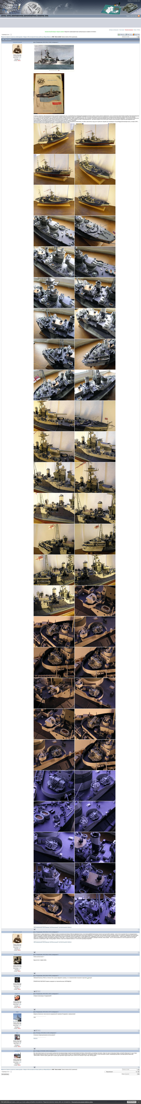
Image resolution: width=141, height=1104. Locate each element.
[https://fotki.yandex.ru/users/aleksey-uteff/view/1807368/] (95, 554)
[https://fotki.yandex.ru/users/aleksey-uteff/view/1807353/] (95, 400)
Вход (46, 16)
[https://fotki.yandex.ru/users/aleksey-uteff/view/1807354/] (95, 153)
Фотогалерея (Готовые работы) (35, 36)
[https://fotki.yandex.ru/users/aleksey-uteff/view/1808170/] (95, 646)
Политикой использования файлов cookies (82, 1102)
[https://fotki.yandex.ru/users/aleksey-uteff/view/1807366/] (54, 554)
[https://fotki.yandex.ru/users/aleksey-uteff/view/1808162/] (95, 862)
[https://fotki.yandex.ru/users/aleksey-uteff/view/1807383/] (54, 739)
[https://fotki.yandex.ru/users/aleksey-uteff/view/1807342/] (54, 246)
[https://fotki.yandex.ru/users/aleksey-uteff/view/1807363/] (54, 523)
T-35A (68, 927)
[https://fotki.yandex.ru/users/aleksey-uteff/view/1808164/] (95, 893)
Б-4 (70, 927)
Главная (3, 16)
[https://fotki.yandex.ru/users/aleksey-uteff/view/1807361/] (54, 492)
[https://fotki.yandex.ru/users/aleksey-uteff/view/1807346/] (54, 307)
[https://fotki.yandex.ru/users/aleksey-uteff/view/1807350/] (54, 369)
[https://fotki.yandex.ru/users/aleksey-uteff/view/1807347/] (95, 307)
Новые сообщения (114, 29)
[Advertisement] (70, 23)
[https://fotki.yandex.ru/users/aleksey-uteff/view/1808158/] (95, 800)
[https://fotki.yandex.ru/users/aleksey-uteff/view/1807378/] (54, 215)
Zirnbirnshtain (17, 954)
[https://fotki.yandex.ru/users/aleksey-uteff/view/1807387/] (95, 769)
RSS (138, 29)
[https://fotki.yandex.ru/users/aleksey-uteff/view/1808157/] (54, 800)
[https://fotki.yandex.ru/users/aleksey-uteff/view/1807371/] (95, 585)
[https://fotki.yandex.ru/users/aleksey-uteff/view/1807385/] (54, 769)
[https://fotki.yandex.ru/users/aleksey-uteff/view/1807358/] (95, 430)
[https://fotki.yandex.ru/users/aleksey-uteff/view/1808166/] (54, 923)
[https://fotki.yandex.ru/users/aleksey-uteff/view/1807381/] (54, 708)
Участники (121, 29)
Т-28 (59, 927)
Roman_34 (17, 975)
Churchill (65, 927)
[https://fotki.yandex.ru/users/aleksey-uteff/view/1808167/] (95, 923)
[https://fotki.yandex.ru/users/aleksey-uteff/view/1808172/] (95, 677)
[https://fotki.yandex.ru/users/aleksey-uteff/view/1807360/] (95, 461)
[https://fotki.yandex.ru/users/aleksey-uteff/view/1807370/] (54, 585)
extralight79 (17, 1051)
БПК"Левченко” (46, 927)
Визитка (35, 1038)
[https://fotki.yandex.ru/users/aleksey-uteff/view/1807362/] (95, 492)
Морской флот (47, 36)
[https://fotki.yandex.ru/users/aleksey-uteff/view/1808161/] (54, 862)
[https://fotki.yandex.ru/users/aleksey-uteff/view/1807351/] (95, 369)
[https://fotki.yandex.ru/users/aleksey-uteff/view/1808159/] (54, 831)
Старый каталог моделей (30, 16)
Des (17, 1032)
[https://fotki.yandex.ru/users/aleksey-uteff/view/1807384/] (95, 739)
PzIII (62, 927)
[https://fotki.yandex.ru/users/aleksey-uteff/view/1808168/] (95, 615)
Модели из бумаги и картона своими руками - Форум (14, 36)
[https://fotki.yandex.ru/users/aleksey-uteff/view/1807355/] (54, 184)
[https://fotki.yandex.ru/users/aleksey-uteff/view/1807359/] (54, 461)
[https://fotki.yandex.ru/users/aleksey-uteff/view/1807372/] (54, 615)
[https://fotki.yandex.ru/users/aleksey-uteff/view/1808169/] (54, 646)
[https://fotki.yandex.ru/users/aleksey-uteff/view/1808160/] (95, 831)
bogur (17, 1011)
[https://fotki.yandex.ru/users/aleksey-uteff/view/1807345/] (95, 276)
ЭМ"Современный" (38, 927)
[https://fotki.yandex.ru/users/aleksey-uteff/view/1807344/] (54, 276)
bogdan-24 (17, 993)
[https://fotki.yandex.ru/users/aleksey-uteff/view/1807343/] (95, 246)
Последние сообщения (17, 16)
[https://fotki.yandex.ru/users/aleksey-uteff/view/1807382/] (95, 708)
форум (8, 16)
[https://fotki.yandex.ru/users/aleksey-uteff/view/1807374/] (95, 184)
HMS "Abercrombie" (57, 36)
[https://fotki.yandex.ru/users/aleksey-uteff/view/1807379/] (95, 215)
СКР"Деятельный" (54, 927)
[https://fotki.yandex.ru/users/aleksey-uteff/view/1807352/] (54, 400)
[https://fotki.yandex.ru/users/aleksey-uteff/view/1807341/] (54, 153)
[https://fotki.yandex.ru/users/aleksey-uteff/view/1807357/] (54, 430)
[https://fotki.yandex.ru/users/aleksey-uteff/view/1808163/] (54, 893)
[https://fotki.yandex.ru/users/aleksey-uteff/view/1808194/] (49, 113)
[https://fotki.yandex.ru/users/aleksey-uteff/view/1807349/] (95, 338)
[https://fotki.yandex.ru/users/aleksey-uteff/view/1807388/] (54, 71)
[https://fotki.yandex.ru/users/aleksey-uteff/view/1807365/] (95, 523)
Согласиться (131, 1101)
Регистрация (41, 16)
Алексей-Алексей (17, 42)
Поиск (135, 29)
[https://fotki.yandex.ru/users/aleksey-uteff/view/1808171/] (54, 677)
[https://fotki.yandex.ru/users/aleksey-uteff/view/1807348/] (54, 338)
